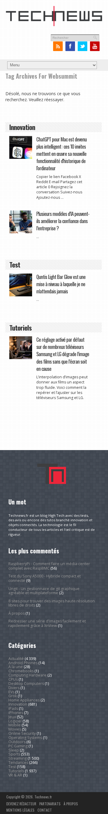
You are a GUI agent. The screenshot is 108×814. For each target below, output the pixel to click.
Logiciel (15, 721)
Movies (14, 729)
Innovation (17, 704)
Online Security (22, 733)
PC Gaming (18, 746)
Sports (14, 754)
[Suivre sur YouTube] (94, 46)
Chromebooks (21, 670)
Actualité (16, 658)
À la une (15, 666)
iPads (13, 708)
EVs (11, 691)
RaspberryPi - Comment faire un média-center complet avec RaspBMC (49, 565)
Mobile (14, 725)
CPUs (13, 679)
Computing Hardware (27, 675)
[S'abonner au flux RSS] (57, 46)
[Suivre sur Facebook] (70, 46)
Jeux (12, 716)
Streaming (17, 758)
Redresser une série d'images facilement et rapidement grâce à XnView (47, 623)
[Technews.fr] (54, 25)
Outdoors (17, 741)
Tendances (18, 762)
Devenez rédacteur (21, 803)
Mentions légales (20, 809)
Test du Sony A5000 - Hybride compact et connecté (44, 578)
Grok (12, 695)
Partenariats (50, 803)
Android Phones (23, 662)
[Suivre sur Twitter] (82, 46)
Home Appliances (24, 700)
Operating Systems (25, 737)
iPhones (15, 712)
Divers (14, 687)
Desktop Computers (26, 683)
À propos (16, 613)
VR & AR (15, 775)
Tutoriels (16, 770)
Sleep (13, 750)
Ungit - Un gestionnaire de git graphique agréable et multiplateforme (44, 590)
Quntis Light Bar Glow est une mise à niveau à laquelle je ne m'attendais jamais (61, 284)
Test (12, 766)
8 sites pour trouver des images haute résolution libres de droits (51, 603)
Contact (45, 809)
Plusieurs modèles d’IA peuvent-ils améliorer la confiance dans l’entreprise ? (62, 221)
